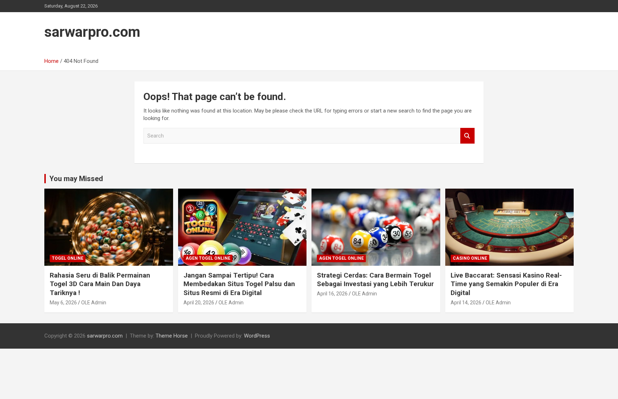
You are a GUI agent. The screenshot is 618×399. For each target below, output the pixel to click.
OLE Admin (93, 302)
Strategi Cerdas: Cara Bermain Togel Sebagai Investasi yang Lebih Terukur (375, 279)
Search (467, 136)
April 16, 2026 (332, 293)
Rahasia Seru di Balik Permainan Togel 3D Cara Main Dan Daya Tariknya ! (100, 284)
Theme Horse (172, 336)
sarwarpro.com (92, 32)
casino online (470, 258)
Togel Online (67, 258)
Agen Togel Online (208, 258)
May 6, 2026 (63, 302)
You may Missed (76, 178)
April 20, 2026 (198, 302)
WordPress (257, 336)
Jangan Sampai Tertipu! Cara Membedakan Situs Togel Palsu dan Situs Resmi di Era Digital (239, 284)
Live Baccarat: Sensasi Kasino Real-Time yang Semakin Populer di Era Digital (506, 284)
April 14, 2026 (466, 302)
